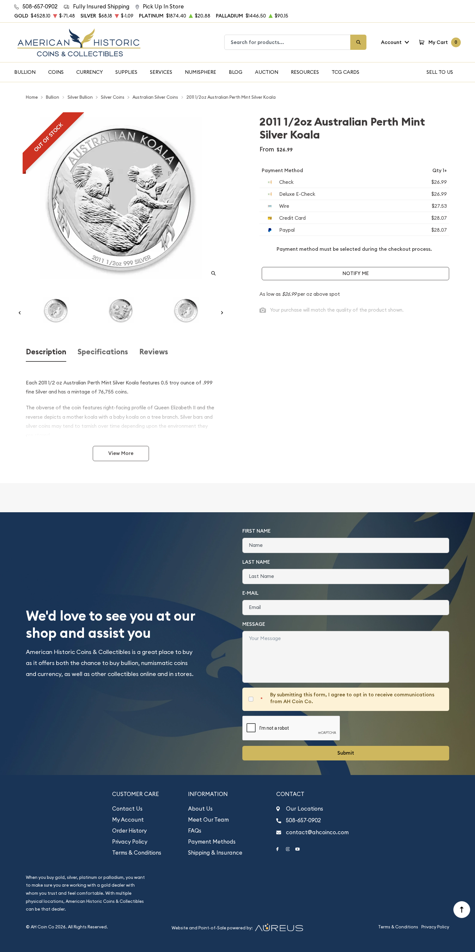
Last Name (256, 562)
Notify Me (356, 273)
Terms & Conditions (136, 852)
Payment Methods (212, 841)
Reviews (153, 352)
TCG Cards (345, 72)
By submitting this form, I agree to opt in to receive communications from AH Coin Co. (352, 698)
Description (46, 352)
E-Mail (250, 593)
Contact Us (127, 808)
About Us (200, 808)
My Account (128, 819)
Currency (89, 72)
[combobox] (287, 42)
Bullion (25, 72)
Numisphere (200, 72)
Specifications (103, 352)
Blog (235, 72)
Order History (129, 830)
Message (253, 624)
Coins (56, 72)
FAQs (194, 830)
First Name (256, 531)
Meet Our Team (208, 819)
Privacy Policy (129, 841)
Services (161, 72)
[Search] (358, 42)
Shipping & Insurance (215, 852)
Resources (305, 72)
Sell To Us (440, 72)
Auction (266, 72)
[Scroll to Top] (461, 909)
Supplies (126, 72)
